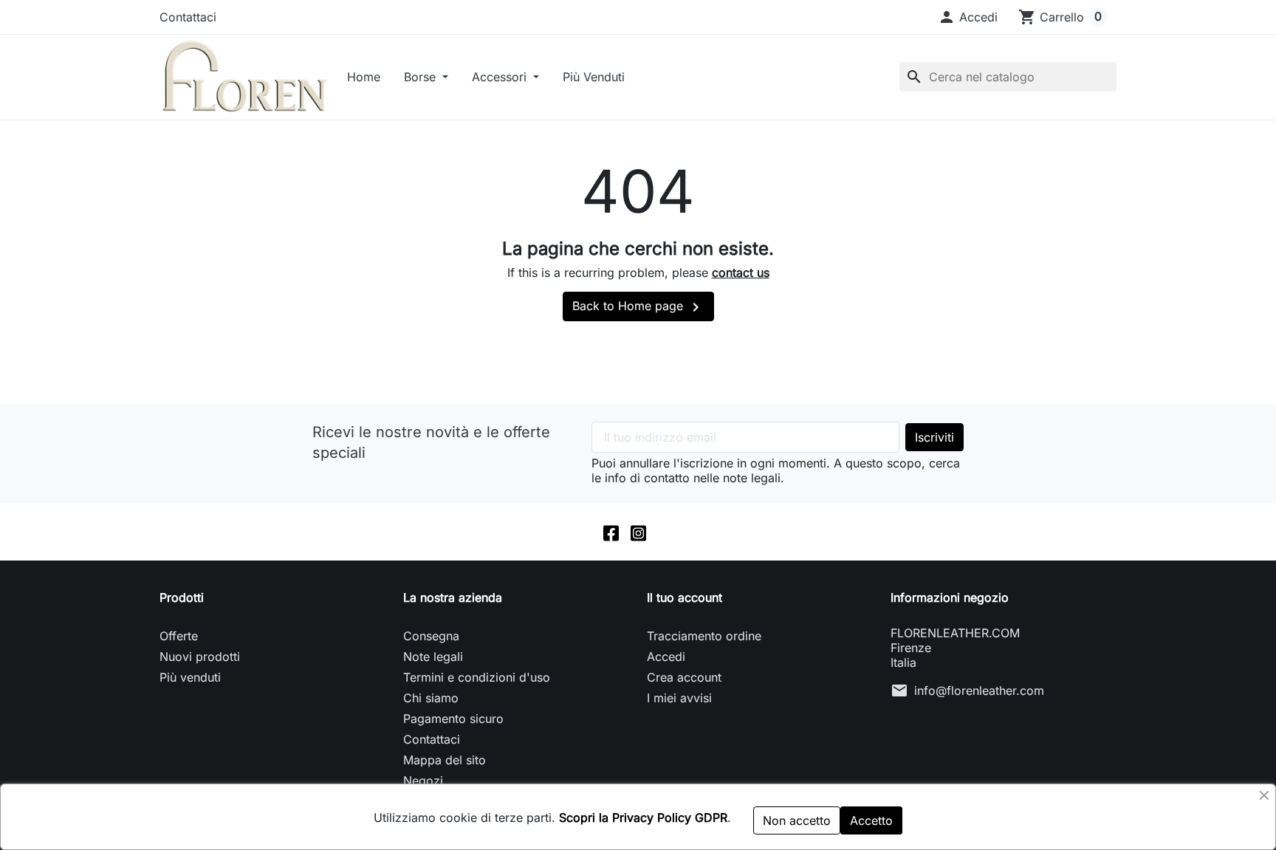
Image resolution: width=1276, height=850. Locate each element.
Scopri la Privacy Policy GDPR (643, 817)
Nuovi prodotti (200, 656)
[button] (967, 17)
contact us (740, 272)
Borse (421, 76)
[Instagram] (638, 532)
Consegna (431, 635)
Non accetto (797, 820)
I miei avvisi (679, 697)
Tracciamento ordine (704, 635)
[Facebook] (611, 532)
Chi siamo (431, 697)
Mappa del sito (444, 760)
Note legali (433, 656)
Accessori (501, 76)
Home (363, 76)
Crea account (684, 677)
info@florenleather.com (979, 690)
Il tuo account (684, 597)
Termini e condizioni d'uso (476, 677)
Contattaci (188, 17)
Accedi (666, 656)
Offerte (179, 635)
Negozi (423, 780)
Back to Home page (638, 307)
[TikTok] (665, 532)
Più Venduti (594, 76)
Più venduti (190, 677)
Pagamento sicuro (453, 718)
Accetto (871, 820)
